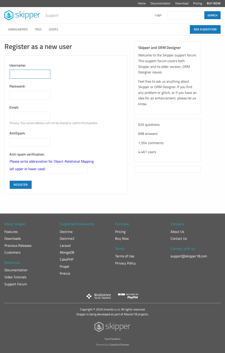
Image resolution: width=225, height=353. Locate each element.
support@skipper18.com (189, 256)
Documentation (161, 3)
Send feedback (113, 339)
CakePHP (66, 259)
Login (158, 15)
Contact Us (179, 238)
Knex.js (65, 273)
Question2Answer (119, 344)
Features (11, 231)
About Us (177, 231)
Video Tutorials (15, 277)
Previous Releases (17, 245)
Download (181, 3)
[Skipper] (112, 328)
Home (142, 3)
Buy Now (214, 3)
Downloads (12, 238)
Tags (38, 29)
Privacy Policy (125, 263)
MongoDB (67, 252)
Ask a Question (205, 29)
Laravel (65, 245)
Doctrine (66, 231)
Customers (12, 252)
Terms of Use (124, 256)
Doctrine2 (67, 238)
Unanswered (18, 29)
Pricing (197, 3)
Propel (64, 266)
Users (53, 29)
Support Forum (15, 284)
